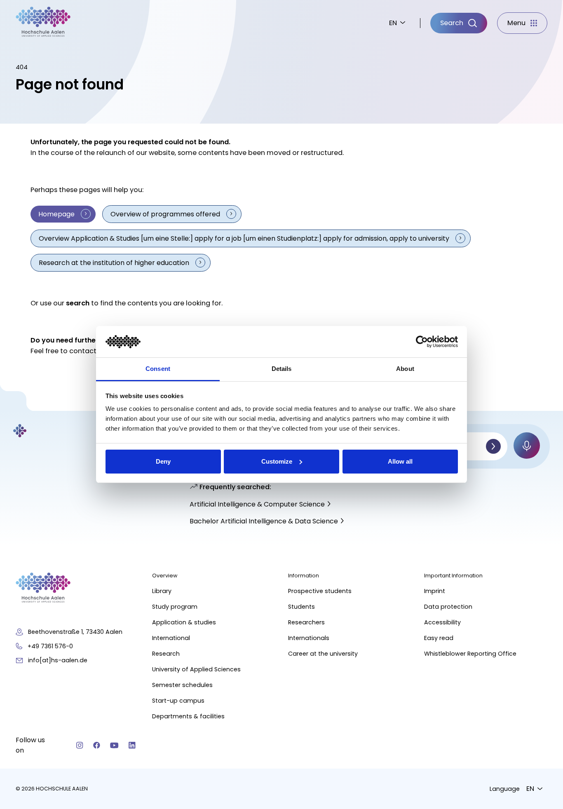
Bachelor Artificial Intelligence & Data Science (264, 521)
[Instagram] (80, 745)
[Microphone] (527, 445)
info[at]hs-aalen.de (57, 660)
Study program (174, 607)
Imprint (434, 591)
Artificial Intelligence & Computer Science (257, 504)
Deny (163, 461)
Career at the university (323, 654)
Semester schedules (182, 685)
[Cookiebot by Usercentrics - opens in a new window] (422, 341)
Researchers (306, 622)
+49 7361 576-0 (50, 646)
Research (166, 654)
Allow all (400, 461)
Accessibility (442, 622)
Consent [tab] (157, 368)
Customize (276, 461)
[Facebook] (96, 745)
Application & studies (184, 622)
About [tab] (405, 368)
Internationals (308, 638)
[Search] (493, 446)
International (171, 638)
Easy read (438, 638)
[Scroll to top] (542, 680)
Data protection (448, 607)
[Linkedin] (132, 745)
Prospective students (320, 591)
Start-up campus (178, 700)
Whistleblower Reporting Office (470, 654)
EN (393, 23)
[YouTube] (114, 745)
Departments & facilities (188, 716)
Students (301, 607)
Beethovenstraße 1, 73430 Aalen (75, 632)
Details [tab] (282, 368)
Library (161, 591)
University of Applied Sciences (196, 669)
